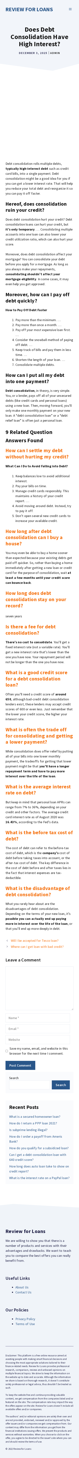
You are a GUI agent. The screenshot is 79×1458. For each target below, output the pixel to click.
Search (14, 1078)
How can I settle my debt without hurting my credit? (37, 453)
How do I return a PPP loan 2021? (33, 1123)
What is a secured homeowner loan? (34, 1116)
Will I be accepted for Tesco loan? (34, 940)
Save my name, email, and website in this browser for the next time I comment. (39, 1051)
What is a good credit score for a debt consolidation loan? (36, 678)
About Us (21, 1287)
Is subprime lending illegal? (28, 1130)
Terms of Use (25, 1324)
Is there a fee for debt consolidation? (31, 629)
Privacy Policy (25, 1319)
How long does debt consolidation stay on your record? (36, 599)
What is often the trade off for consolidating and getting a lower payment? (39, 735)
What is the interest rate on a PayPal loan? (39, 1178)
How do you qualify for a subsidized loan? (39, 1148)
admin (55, 53)
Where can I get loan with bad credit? (37, 947)
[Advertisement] (39, 114)
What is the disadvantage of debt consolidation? (38, 891)
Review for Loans (29, 9)
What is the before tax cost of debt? (39, 835)
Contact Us (23, 1292)
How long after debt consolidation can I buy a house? (34, 537)
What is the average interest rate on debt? (38, 789)
